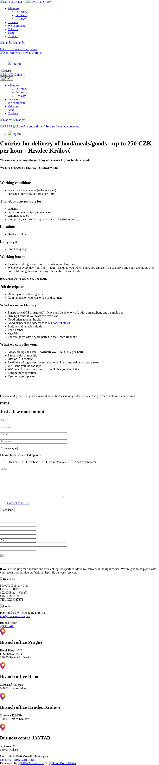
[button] (6, 71)
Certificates (28, 759)
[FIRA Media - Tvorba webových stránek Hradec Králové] (31, 763)
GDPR (15, 759)
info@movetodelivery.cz (15, 616)
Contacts (5, 759)
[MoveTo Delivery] (25, 1)
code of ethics (61, 323)
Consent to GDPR (18, 503)
